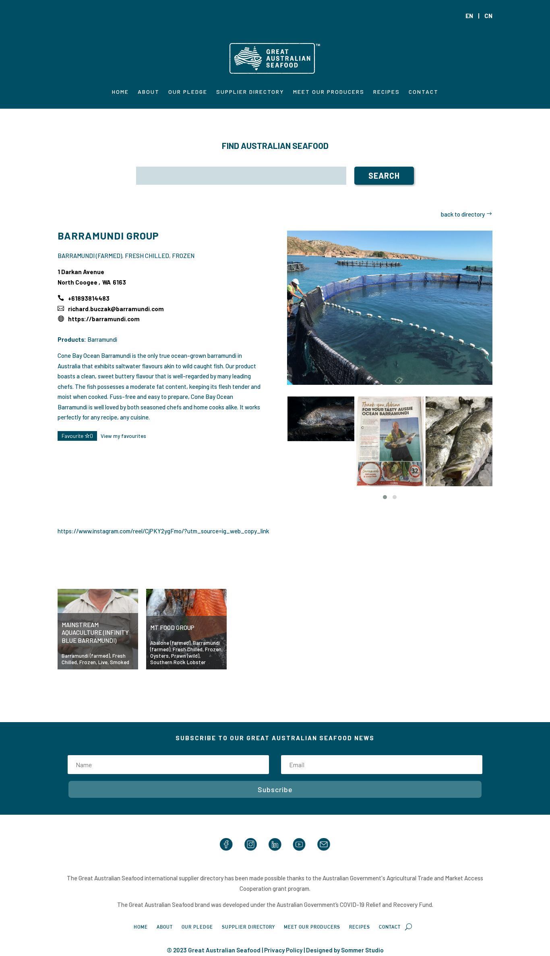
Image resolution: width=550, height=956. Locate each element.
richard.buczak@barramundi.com (116, 308)
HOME (120, 92)
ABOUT (148, 92)
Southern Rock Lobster (178, 662)
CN (488, 15)
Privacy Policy (283, 950)
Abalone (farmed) (170, 643)
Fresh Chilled (147, 255)
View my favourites (123, 436)
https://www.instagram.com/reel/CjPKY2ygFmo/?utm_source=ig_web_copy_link (163, 531)
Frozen (183, 255)
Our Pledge (187, 92)
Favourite (77, 436)
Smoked (119, 662)
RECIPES (386, 92)
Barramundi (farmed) (90, 255)
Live (103, 662)
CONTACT (423, 92)
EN (469, 15)
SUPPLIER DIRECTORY (250, 92)
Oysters (159, 655)
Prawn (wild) (185, 655)
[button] (385, 497)
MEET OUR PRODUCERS (328, 92)
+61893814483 (89, 298)
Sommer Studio (362, 950)
